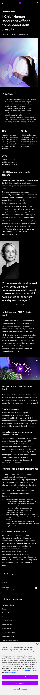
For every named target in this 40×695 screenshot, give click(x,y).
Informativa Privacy (10, 672)
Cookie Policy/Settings (10, 640)
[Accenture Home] (20, 3)
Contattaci (5, 617)
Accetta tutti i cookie (20, 677)
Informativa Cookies (30, 670)
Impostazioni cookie (20, 689)
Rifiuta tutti (20, 683)
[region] (20, 668)
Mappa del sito (7, 624)
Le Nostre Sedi (7, 620)
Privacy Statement (8, 632)
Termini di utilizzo (8, 636)
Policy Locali (6, 628)
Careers (4, 609)
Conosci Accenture (8, 613)
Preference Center (8, 605)
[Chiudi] (37, 644)
